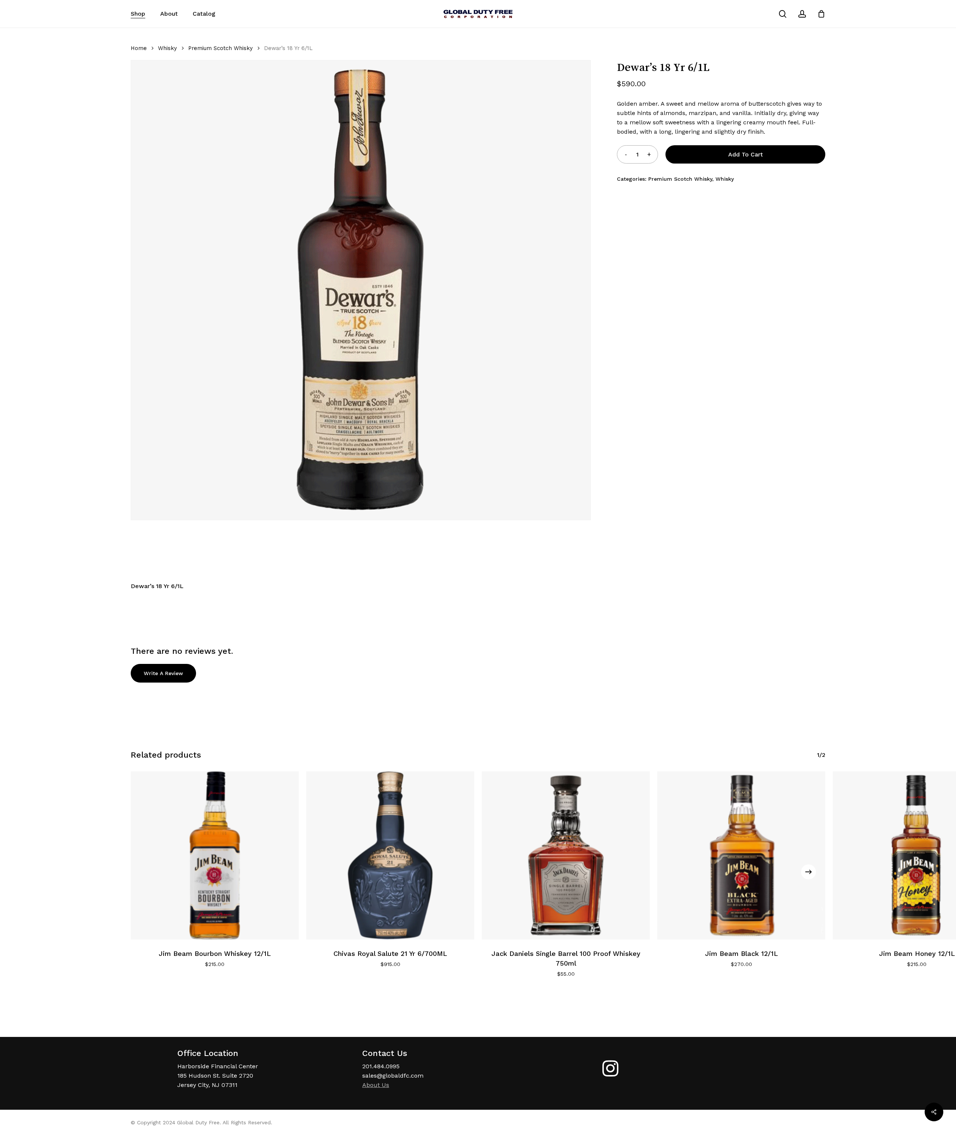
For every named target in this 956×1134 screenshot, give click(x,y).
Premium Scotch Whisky (220, 48)
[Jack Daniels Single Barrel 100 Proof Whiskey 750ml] (566, 855)
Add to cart (745, 154)
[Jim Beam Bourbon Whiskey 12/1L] (215, 855)
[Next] (808, 871)
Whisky (167, 48)
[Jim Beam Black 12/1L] (741, 855)
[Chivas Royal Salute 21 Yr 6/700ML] (390, 855)
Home (139, 48)
